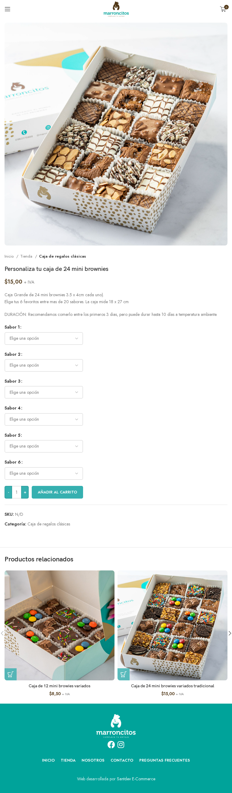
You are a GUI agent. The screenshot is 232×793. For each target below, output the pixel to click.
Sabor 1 (12, 327)
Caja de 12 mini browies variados (59, 686)
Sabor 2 (13, 354)
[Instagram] (120, 744)
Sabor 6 (13, 462)
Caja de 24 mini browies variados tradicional (172, 686)
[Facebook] (111, 744)
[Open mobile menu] (8, 9)
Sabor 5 (12, 435)
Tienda (27, 256)
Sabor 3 (13, 381)
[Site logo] (116, 8)
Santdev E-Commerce (136, 779)
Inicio (10, 256)
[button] (11, 674)
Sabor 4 (13, 408)
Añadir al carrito (57, 492)
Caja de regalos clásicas (62, 256)
